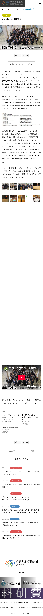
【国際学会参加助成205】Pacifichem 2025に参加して (30, 417)
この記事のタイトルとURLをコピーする (22, 64)
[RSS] (23, 572)
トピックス (15, 506)
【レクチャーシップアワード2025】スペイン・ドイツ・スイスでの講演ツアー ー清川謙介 (20, 498)
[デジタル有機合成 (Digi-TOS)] (12, 3)
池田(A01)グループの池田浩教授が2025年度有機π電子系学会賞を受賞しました (21, 524)
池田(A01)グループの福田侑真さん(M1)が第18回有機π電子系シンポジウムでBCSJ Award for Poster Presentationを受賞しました (21, 511)
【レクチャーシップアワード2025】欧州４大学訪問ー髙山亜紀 (21, 486)
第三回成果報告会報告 (10, 427)
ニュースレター (16, 468)
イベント (6, 15)
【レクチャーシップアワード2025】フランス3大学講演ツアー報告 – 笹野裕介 (21, 473)
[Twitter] (20, 572)
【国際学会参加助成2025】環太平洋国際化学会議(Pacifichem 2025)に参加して (21, 537)
